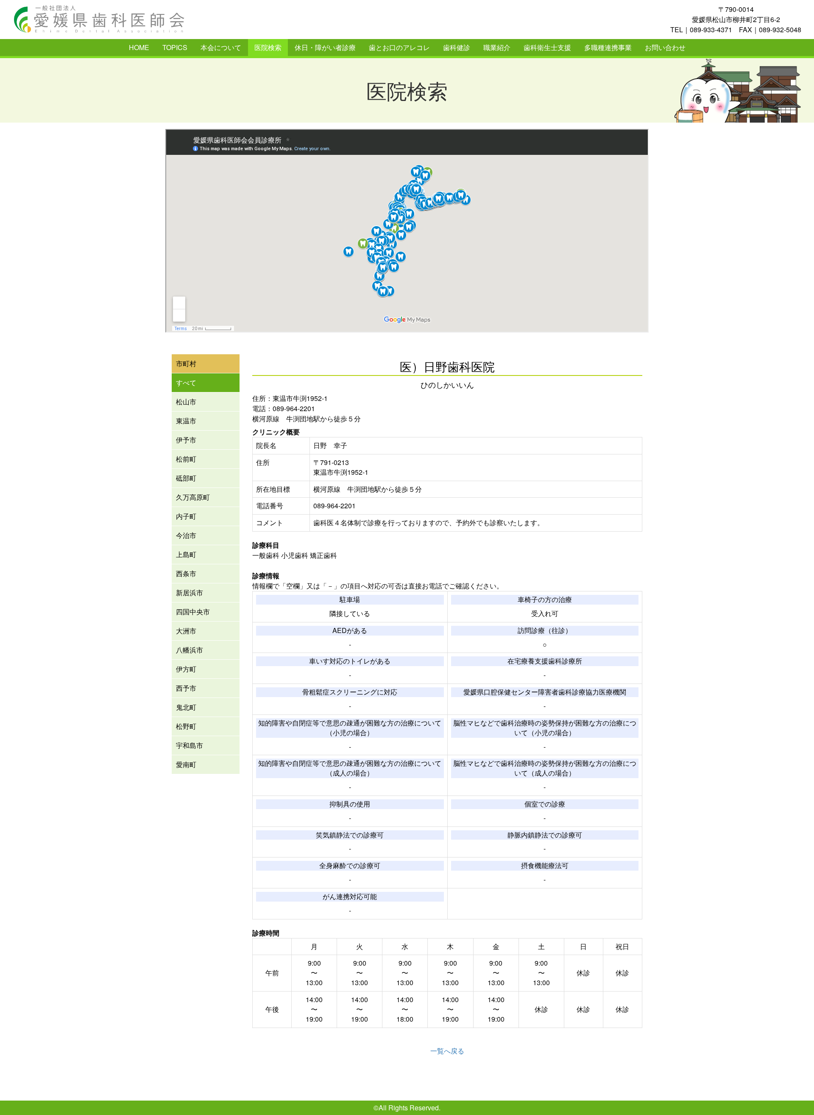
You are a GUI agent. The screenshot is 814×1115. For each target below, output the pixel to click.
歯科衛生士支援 (547, 47)
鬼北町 (186, 707)
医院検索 (268, 47)
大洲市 (186, 631)
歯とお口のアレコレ (399, 47)
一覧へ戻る (447, 1051)
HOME (139, 47)
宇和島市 (189, 745)
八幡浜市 (189, 650)
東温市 (186, 421)
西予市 (186, 688)
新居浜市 (189, 592)
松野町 (186, 726)
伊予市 (186, 440)
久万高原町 (193, 497)
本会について (221, 47)
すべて (186, 382)
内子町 (186, 516)
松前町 (186, 459)
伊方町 (186, 669)
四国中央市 (193, 611)
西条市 (186, 573)
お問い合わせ (665, 47)
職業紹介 (496, 47)
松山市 (186, 401)
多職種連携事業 (608, 47)
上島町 (186, 554)
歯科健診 (456, 47)
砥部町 (186, 478)
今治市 (186, 535)
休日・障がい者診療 (325, 47)
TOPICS (174, 47)
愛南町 (186, 764)
